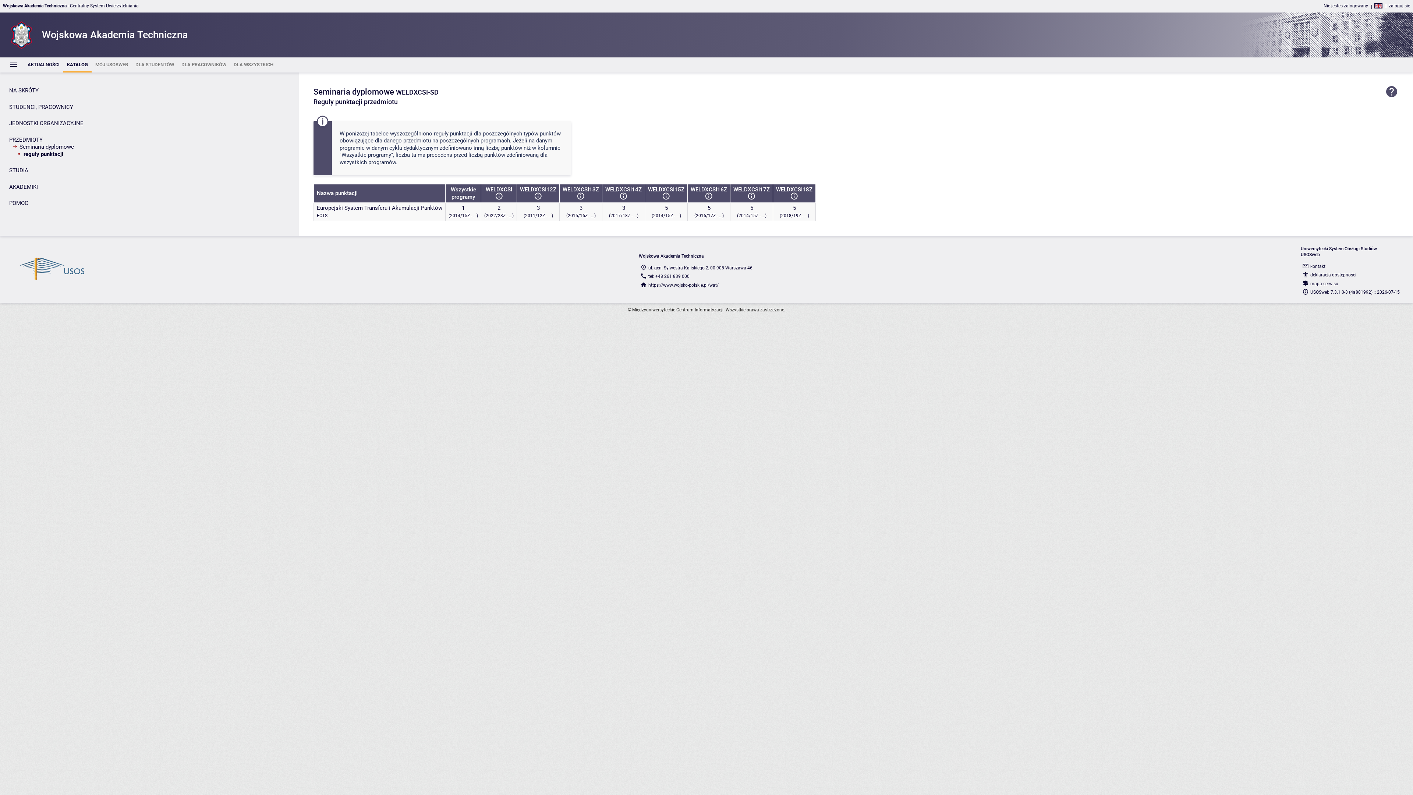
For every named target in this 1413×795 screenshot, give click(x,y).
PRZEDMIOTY (26, 140)
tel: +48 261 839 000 (669, 276)
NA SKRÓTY (24, 90)
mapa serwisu (1324, 283)
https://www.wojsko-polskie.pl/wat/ (683, 285)
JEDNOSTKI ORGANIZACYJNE (46, 123)
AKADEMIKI (23, 187)
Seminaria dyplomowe (47, 147)
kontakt (1317, 266)
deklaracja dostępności (1333, 275)
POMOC (18, 203)
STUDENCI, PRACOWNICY (41, 107)
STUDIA (18, 170)
